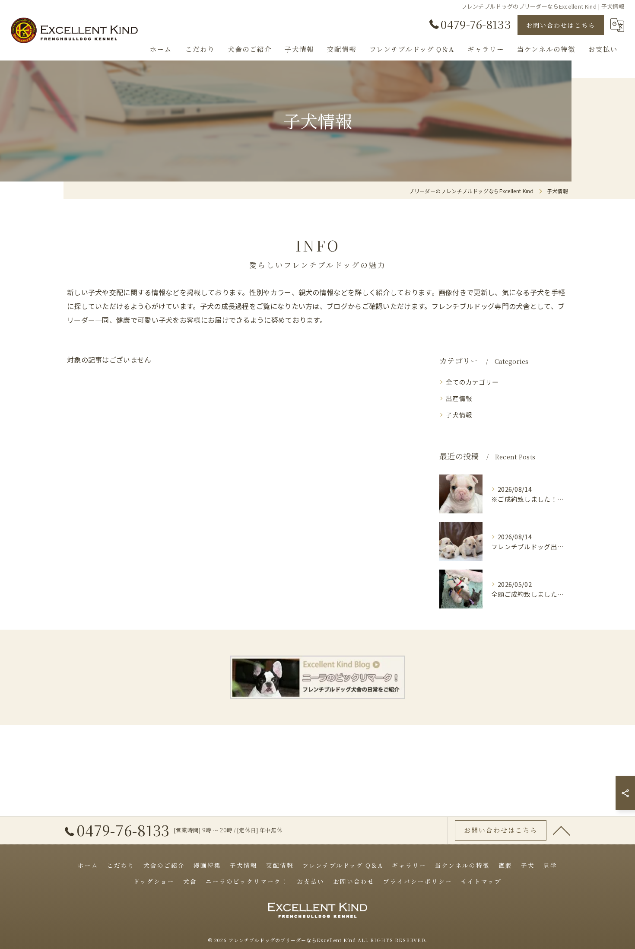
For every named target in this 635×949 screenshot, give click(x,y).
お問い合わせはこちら (560, 25)
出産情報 (459, 398)
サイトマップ (481, 881)
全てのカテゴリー (472, 381)
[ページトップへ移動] (561, 830)
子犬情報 (459, 414)
